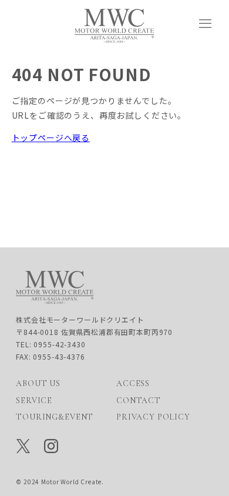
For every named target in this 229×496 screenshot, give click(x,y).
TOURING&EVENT (54, 417)
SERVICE (34, 400)
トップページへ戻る (51, 137)
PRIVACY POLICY (153, 417)
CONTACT (138, 400)
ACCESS (133, 383)
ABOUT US (38, 383)
